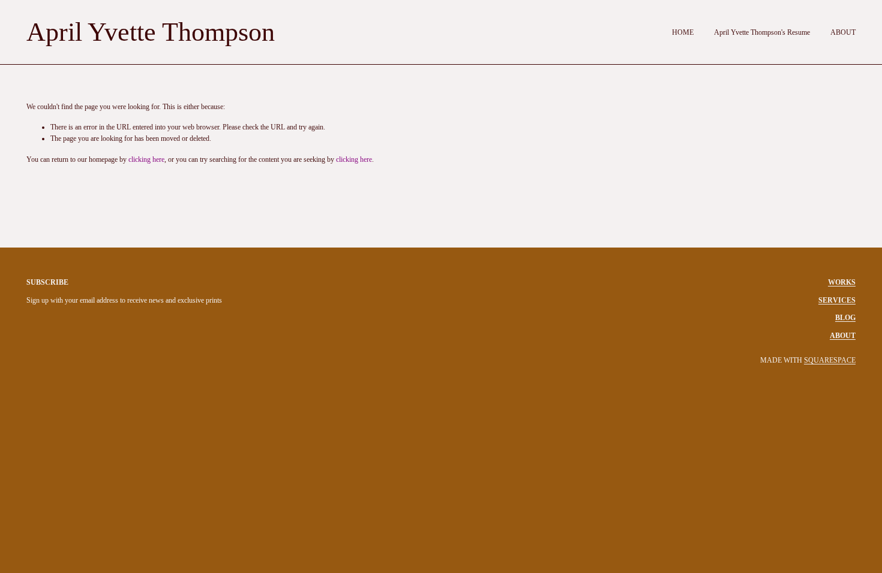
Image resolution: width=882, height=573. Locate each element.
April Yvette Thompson (150, 31)
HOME (683, 32)
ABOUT (843, 32)
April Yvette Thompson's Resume (762, 32)
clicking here (146, 159)
